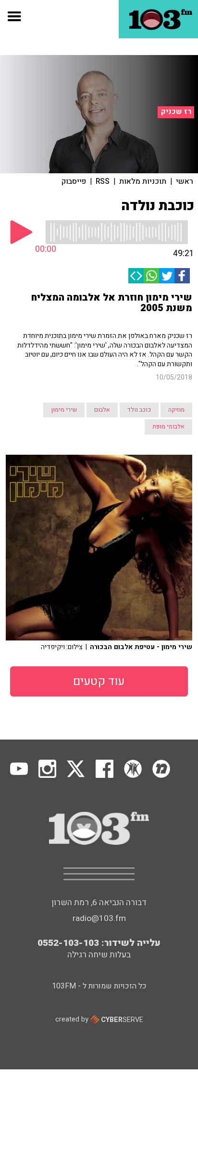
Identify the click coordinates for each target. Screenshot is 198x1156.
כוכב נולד (139, 409)
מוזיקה (176, 409)
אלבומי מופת (168, 426)
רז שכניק (176, 111)
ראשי (184, 181)
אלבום (102, 409)
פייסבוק (74, 181)
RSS (103, 181)
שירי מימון (64, 409)
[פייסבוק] (182, 275)
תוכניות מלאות (142, 181)
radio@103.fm (99, 918)
